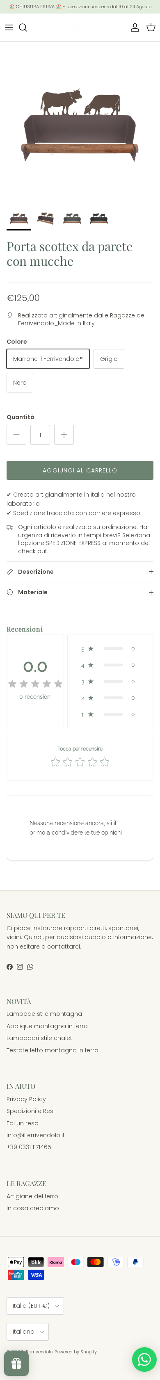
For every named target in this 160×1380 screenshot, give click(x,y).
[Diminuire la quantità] (16, 435)
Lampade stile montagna (44, 1014)
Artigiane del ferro (32, 1196)
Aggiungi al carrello (80, 470)
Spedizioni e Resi (31, 1111)
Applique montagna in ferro (47, 1026)
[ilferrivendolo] (80, 27)
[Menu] (9, 27)
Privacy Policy (26, 1099)
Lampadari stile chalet (39, 1038)
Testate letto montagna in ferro (52, 1050)
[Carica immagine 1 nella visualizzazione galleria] (80, 122)
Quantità (20, 417)
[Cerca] (27, 27)
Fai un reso (23, 1123)
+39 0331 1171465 (29, 1147)
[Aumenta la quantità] (64, 435)
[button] (110, 648)
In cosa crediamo (33, 1208)
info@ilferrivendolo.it (36, 1135)
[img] (35, 684)
